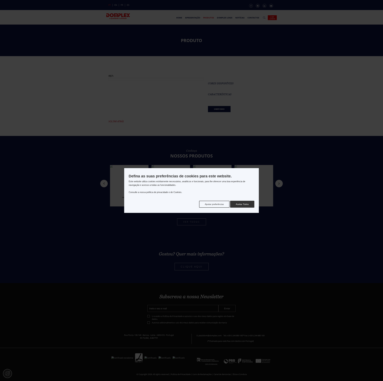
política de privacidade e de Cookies (163, 192)
